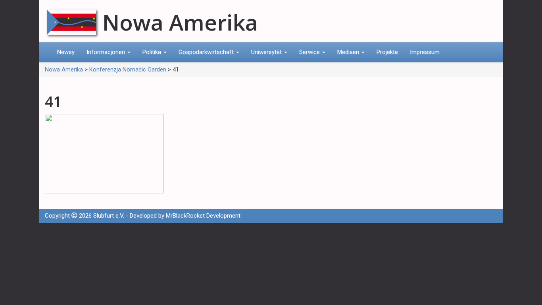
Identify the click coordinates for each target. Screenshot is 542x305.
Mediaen (349, 52)
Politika (152, 52)
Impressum (425, 52)
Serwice (310, 52)
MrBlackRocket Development (203, 215)
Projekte (387, 52)
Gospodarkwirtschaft (207, 52)
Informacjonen (106, 52)
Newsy (66, 52)
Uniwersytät (267, 52)
